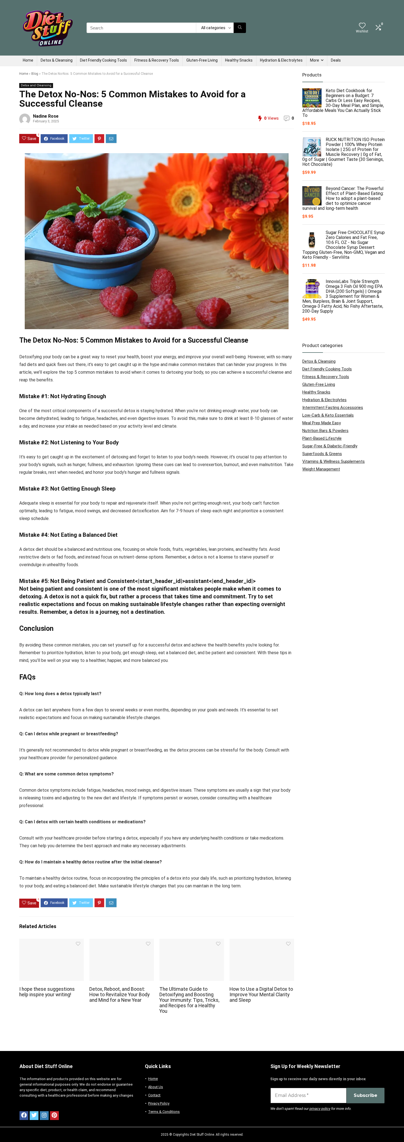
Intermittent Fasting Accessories (332, 407)
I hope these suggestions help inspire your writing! (47, 991)
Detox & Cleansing (57, 60)
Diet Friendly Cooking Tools (103, 60)
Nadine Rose (46, 116)
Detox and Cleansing (36, 85)
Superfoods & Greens (322, 453)
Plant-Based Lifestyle (322, 438)
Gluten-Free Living (202, 60)
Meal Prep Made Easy (321, 422)
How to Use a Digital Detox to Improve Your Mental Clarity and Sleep (261, 994)
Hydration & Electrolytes (281, 60)
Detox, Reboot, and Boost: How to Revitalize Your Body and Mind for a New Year (119, 994)
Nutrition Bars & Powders (325, 430)
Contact (154, 1095)
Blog (34, 74)
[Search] (240, 28)
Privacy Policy (158, 1103)
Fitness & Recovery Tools (156, 60)
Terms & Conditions (164, 1112)
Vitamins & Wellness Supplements (333, 461)
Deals (336, 60)
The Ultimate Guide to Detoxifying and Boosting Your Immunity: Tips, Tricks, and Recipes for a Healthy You (189, 1000)
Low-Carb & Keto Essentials (328, 415)
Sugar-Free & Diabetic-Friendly (329, 446)
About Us (155, 1087)
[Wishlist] (362, 26)
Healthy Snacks (239, 60)
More (314, 60)
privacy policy (319, 1109)
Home (28, 60)
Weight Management (321, 469)
